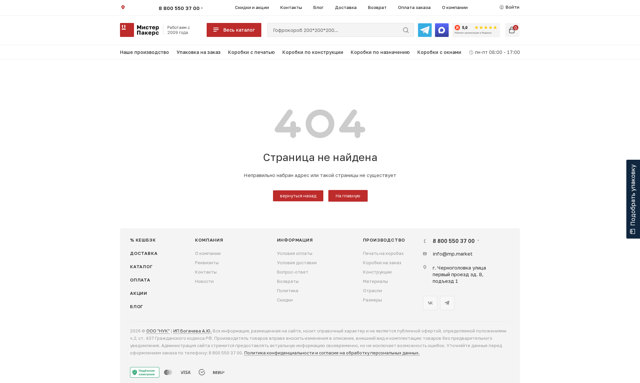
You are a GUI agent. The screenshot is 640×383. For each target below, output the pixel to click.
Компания (209, 240)
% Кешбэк (143, 240)
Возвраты (288, 281)
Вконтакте (430, 303)
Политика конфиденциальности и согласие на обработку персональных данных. (332, 352)
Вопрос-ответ (292, 272)
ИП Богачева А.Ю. (192, 330)
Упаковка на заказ (199, 52)
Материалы (375, 281)
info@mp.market (453, 254)
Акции (138, 293)
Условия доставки (297, 262)
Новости (204, 281)
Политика (287, 290)
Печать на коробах (383, 253)
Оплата (140, 280)
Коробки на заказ (382, 262)
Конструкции (377, 272)
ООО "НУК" (158, 330)
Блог (136, 306)
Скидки (285, 299)
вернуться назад (298, 195)
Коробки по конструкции (312, 52)
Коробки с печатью (251, 52)
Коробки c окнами (439, 52)
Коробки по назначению (380, 52)
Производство (384, 240)
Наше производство (144, 52)
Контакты (206, 272)
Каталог (141, 266)
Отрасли (372, 290)
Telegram (447, 303)
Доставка (143, 253)
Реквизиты (207, 262)
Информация (295, 240)
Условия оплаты (294, 253)
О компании (208, 253)
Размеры (372, 299)
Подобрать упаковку (632, 195)
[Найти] (406, 30)
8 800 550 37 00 (179, 8)
